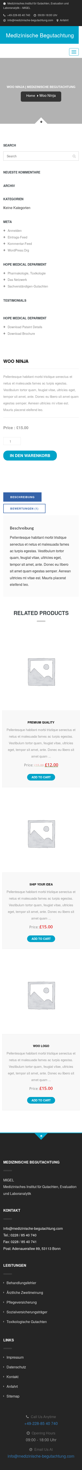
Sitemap (13, 1396)
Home (30, 95)
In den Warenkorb (30, 455)
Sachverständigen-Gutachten (28, 286)
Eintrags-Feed (17, 237)
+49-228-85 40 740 (18, 15)
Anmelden (15, 230)
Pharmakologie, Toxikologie (27, 273)
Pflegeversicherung (22, 1302)
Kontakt (12, 1376)
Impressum (15, 1357)
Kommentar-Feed (20, 243)
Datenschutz (16, 1366)
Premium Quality (41, 722)
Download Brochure (21, 333)
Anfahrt (63, 20)
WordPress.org (18, 250)
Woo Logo (41, 1046)
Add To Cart (41, 777)
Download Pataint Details (25, 327)
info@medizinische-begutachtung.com (30, 20)
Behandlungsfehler (21, 1282)
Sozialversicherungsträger (27, 1311)
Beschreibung (22, 497)
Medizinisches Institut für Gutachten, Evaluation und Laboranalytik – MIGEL (36, 5)
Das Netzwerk (17, 279)
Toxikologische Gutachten (27, 1321)
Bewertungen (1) (24, 508)
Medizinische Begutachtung (40, 35)
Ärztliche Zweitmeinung (25, 1292)
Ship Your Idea (41, 884)
